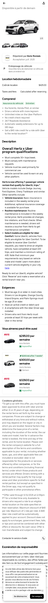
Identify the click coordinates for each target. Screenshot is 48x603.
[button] (24, 26)
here (7, 268)
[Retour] (4, 3)
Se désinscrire (20, 596)
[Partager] (44, 3)
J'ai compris (37, 596)
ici (42, 590)
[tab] (6, 45)
